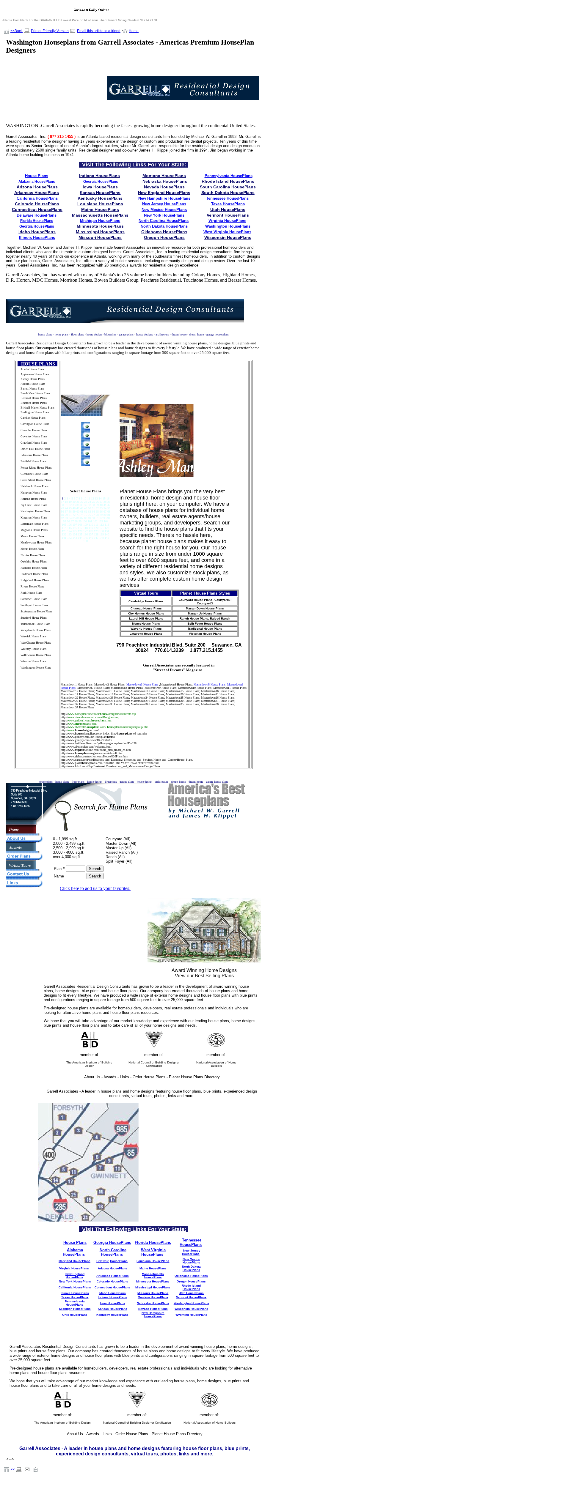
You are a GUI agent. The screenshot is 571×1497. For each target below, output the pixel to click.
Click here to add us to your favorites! (95, 888)
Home (134, 31)
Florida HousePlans (36, 221)
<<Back (16, 31)
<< (12, 1469)
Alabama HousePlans (36, 181)
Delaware (102, 1261)
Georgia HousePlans (100, 181)
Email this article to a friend (98, 31)
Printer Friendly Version (50, 31)
